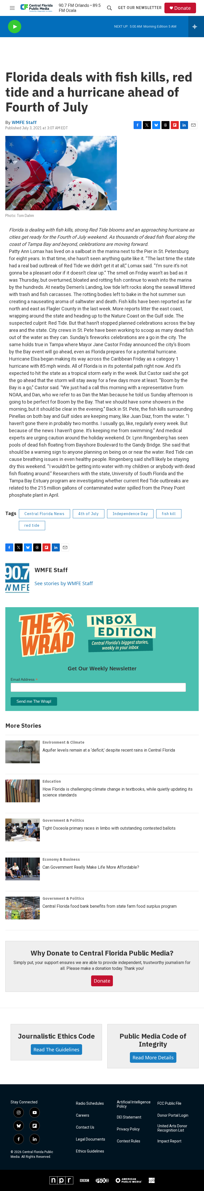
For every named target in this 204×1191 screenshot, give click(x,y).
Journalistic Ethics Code (56, 1035)
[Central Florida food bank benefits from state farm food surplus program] (22, 908)
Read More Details (153, 1057)
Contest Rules (128, 1141)
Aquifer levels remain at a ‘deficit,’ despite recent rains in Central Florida (108, 750)
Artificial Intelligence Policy (134, 1104)
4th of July (88, 513)
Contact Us (85, 1127)
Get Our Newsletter (140, 8)
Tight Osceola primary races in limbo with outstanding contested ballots (109, 828)
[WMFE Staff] (17, 578)
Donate (182, 8)
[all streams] (196, 26)
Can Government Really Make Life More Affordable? (90, 867)
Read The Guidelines (56, 1049)
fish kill (169, 513)
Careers (82, 1115)
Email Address (24, 679)
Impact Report (169, 1141)
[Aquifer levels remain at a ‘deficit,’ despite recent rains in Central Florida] (22, 751)
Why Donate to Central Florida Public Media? (102, 952)
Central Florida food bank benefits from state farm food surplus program (109, 906)
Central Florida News (44, 513)
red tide (32, 525)
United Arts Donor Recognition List (172, 1128)
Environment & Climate (63, 742)
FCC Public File (169, 1104)
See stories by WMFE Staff (64, 583)
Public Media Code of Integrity (153, 1039)
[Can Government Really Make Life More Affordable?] (22, 869)
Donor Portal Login (173, 1115)
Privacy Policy (128, 1129)
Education (51, 781)
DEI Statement (129, 1117)
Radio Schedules (90, 1104)
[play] (14, 27)
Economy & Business (61, 859)
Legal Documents (90, 1139)
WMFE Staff (24, 122)
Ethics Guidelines (90, 1151)
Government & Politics (63, 820)
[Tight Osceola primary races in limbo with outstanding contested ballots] (22, 830)
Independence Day (130, 513)
